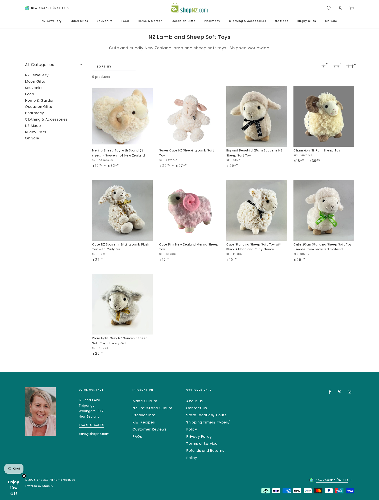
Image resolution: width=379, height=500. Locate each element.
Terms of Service (202, 443)
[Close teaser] (24, 476)
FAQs (137, 436)
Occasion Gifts (38, 106)
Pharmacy (34, 113)
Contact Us (196, 408)
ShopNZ (42, 480)
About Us (194, 401)
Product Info (143, 415)
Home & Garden (40, 100)
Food (29, 94)
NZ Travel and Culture (152, 408)
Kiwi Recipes (143, 422)
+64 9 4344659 (91, 425)
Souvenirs (34, 87)
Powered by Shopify (39, 486)
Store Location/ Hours (206, 415)
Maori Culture (144, 401)
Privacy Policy (199, 436)
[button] (328, 8)
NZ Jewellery (36, 75)
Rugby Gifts (35, 132)
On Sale (32, 138)
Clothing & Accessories (46, 119)
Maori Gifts (35, 81)
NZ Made (33, 125)
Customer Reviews (149, 429)
